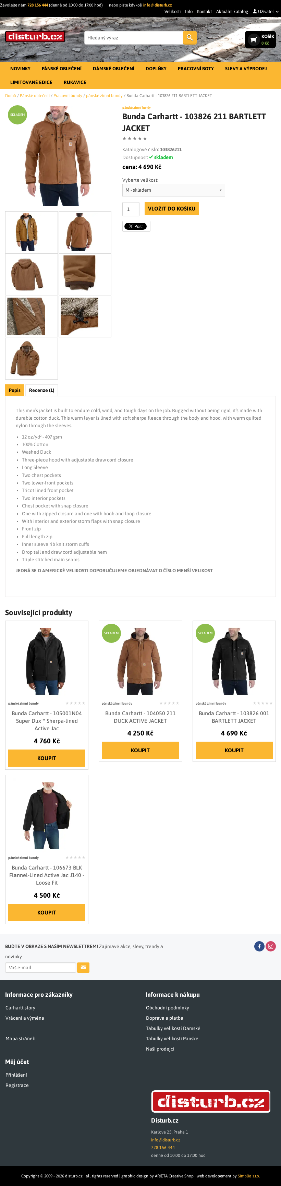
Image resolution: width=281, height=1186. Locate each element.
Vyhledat (190, 38)
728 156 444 (37, 5)
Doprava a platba (164, 1018)
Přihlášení (16, 1075)
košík (267, 40)
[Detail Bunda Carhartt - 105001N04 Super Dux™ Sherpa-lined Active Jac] (46, 661)
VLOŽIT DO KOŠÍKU (171, 208)
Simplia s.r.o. (249, 1176)
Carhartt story (20, 1007)
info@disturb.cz (157, 5)
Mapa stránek (20, 1038)
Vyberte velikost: (140, 180)
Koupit (46, 758)
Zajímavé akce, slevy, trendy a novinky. (84, 951)
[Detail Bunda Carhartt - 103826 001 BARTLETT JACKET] (234, 661)
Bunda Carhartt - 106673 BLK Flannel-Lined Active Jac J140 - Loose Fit (46, 875)
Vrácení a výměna (24, 1018)
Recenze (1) (41, 390)
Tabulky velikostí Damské (173, 1028)
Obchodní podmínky (167, 1007)
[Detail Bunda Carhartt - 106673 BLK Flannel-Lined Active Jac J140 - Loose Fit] (46, 815)
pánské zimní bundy (136, 107)
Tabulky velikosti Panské (172, 1038)
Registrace (17, 1085)
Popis (15, 390)
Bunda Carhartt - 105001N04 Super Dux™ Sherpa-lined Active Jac (47, 721)
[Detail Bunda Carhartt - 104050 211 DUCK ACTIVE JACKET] (140, 661)
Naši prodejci (160, 1049)
